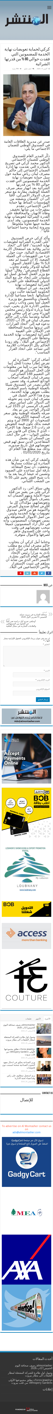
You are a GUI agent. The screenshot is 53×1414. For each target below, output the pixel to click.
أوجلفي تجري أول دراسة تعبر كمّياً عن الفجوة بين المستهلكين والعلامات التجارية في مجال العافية (21, 622)
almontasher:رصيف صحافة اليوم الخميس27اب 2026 (19, 1026)
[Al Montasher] (26, 19)
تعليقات (28, 1019)
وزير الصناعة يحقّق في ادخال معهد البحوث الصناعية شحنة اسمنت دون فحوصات (18, 1065)
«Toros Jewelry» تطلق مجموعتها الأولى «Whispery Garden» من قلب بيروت (19, 1052)
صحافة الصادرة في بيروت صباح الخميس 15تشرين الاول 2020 (33, 614)
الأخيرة (47, 1019)
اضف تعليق (27, 69)
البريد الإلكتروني (42, 680)
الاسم (47, 671)
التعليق (46, 644)
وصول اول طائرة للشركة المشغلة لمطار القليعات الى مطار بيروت (19, 1038)
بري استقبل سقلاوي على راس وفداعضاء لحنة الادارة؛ (21, 1077)
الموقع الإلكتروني (43, 689)
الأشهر (38, 1019)
